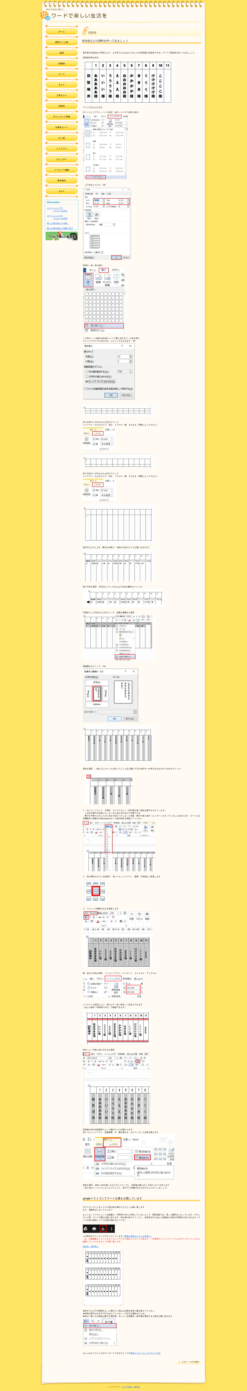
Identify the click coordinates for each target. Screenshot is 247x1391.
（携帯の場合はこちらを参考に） (137, 1236)
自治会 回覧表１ (91, 1246)
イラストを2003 (60, 218)
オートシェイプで (55, 208)
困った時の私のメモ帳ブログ (60, 228)
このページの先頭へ (189, 1362)
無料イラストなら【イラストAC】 (146, 1353)
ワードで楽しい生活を (91, 15)
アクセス (61, 236)
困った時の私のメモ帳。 (58, 223)
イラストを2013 (60, 211)
